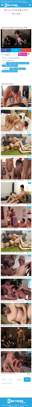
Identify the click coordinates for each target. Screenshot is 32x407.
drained (16, 65)
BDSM (11, 68)
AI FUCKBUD (17, 14)
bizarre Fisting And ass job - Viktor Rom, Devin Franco (16, 349)
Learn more (25, 2)
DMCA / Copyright (7, 405)
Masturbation (5, 71)
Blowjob (16, 68)
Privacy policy (25, 405)
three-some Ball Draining (8, 373)
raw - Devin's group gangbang (9, 228)
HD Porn (26, 10)
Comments (23, 54)
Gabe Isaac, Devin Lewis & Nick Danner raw (13, 132)
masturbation (22, 63)
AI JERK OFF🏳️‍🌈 (17, 10)
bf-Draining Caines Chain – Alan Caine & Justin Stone (15, 253)
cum (17, 63)
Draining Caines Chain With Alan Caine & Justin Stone (15, 156)
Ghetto (23, 68)
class (8, 65)
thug (11, 65)
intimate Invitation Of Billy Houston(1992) (12, 301)
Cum (20, 68)
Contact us (16, 405)
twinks (13, 63)
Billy (2, 108)
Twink (16, 71)
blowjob (8, 63)
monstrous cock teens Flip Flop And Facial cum (14, 277)
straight (4, 65)
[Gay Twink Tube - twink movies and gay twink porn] (16, 5)
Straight (11, 71)
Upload (21, 406)
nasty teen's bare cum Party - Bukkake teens (13, 180)
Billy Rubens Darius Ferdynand (9, 204)
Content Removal (13, 406)
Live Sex (8, 10)
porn (27, 63)
